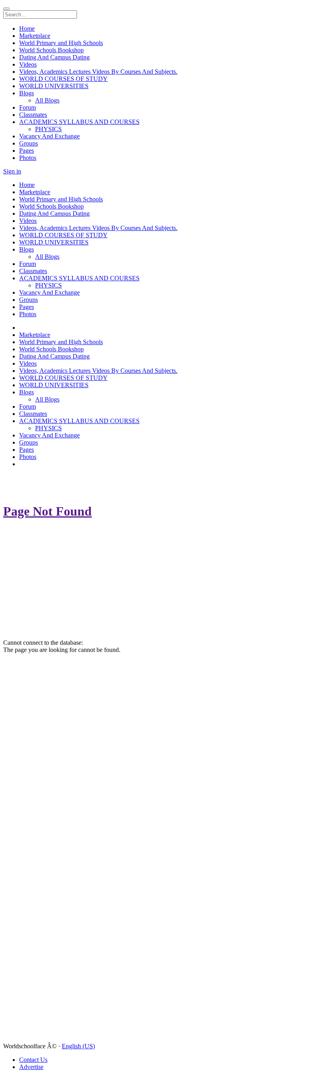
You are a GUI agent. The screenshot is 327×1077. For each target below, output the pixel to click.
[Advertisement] (51, 484)
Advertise (31, 1066)
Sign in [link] (12, 171)
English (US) (78, 1046)
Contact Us (33, 1059)
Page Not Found (47, 511)
